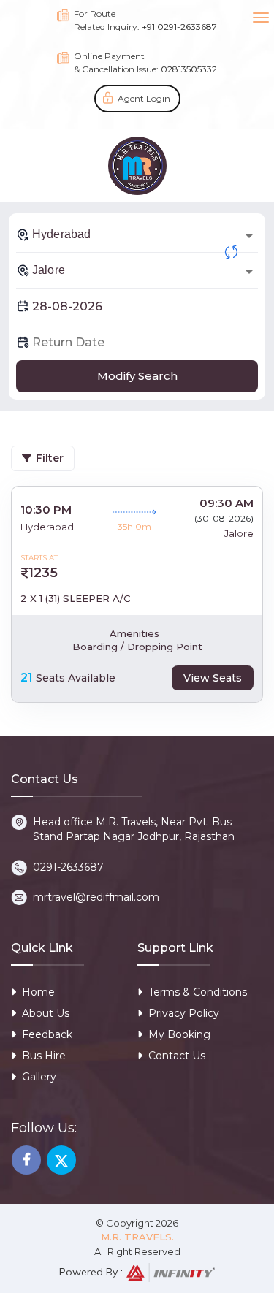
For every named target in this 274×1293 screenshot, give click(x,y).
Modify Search (137, 376)
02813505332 (189, 69)
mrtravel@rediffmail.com (96, 897)
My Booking (179, 1034)
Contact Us (176, 1055)
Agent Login (144, 98)
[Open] (249, 236)
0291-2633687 (68, 867)
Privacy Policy (183, 1013)
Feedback (47, 1034)
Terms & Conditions (197, 992)
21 (26, 677)
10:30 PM (46, 509)
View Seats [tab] (212, 677)
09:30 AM (226, 503)
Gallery (39, 1076)
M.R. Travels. (137, 1237)
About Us (45, 1013)
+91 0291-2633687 (179, 26)
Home (38, 992)
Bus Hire (44, 1055)
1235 (43, 573)
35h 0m (134, 526)
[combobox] (137, 234)
